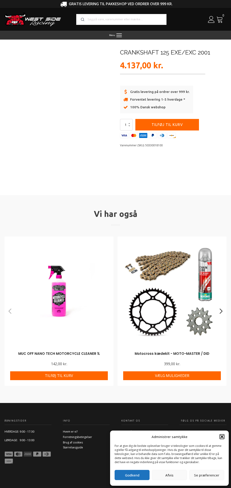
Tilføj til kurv (167, 125)
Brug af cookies (73, 442)
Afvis (169, 475)
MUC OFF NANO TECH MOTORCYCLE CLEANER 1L (59, 353)
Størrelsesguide (73, 447)
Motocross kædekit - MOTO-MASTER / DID (172, 353)
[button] (222, 436)
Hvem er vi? (70, 432)
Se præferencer (206, 475)
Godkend (132, 475)
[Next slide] (221, 311)
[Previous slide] (10, 311)
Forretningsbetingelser (77, 437)
